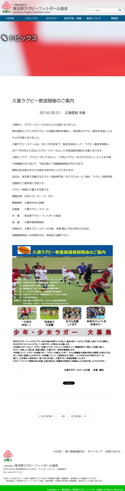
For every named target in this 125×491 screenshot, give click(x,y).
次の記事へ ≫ (78, 416)
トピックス (31, 18)
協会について (93, 18)
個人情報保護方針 (75, 451)
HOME (10, 18)
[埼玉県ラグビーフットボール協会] (7, 8)
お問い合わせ (113, 451)
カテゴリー (52, 18)
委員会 (114, 18)
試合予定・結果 (72, 18)
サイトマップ (95, 451)
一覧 (62, 416)
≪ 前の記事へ (46, 416)
